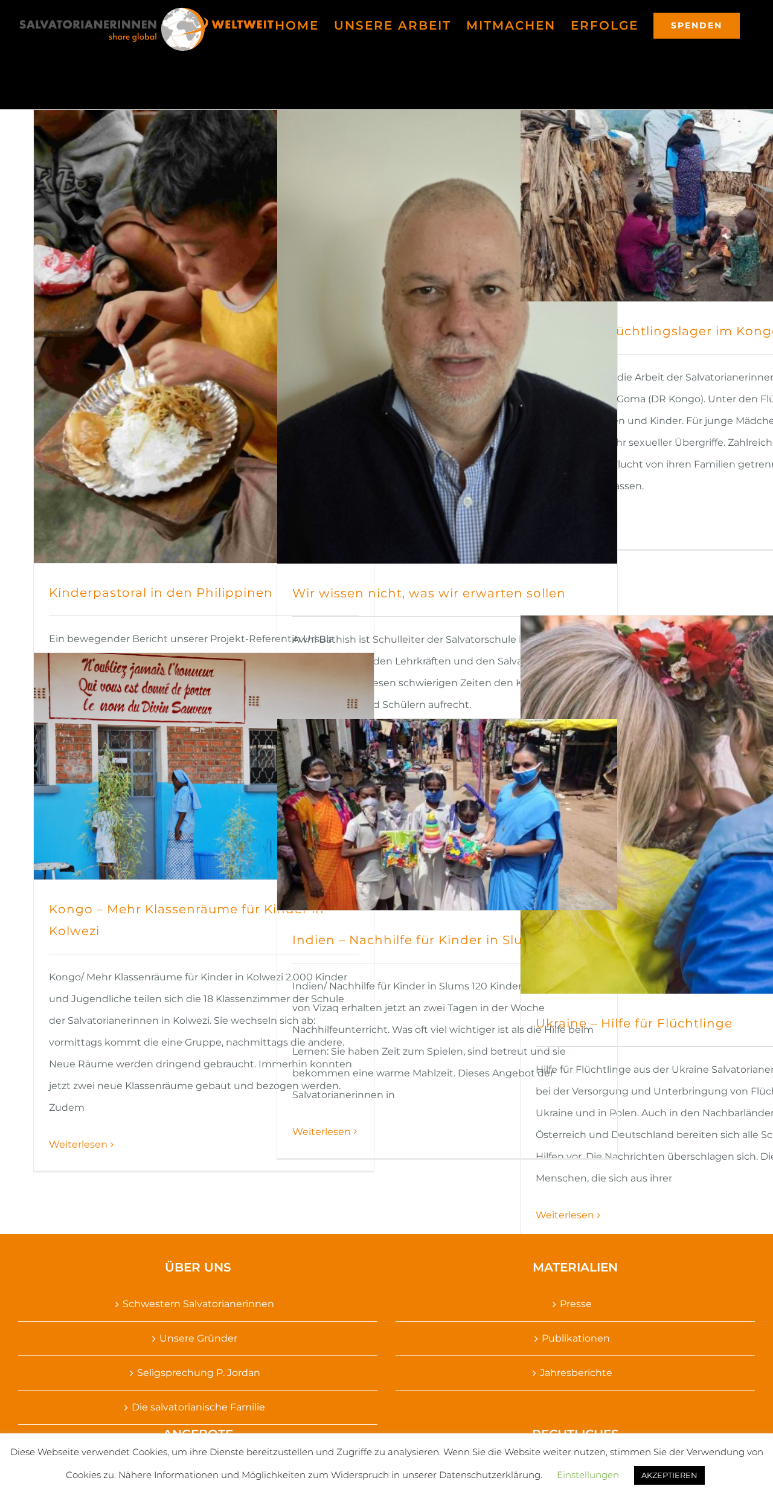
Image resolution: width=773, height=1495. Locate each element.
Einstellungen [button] (588, 1475)
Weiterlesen (565, 1215)
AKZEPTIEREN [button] (669, 1475)
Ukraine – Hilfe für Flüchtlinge (634, 1023)
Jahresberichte (576, 1372)
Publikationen (576, 1338)
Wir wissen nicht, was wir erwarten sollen (429, 593)
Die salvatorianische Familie (198, 1407)
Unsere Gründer (198, 1338)
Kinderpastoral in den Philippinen (161, 592)
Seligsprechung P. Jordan (198, 1372)
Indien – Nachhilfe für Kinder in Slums (417, 940)
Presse (576, 1304)
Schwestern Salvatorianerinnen (198, 1304)
